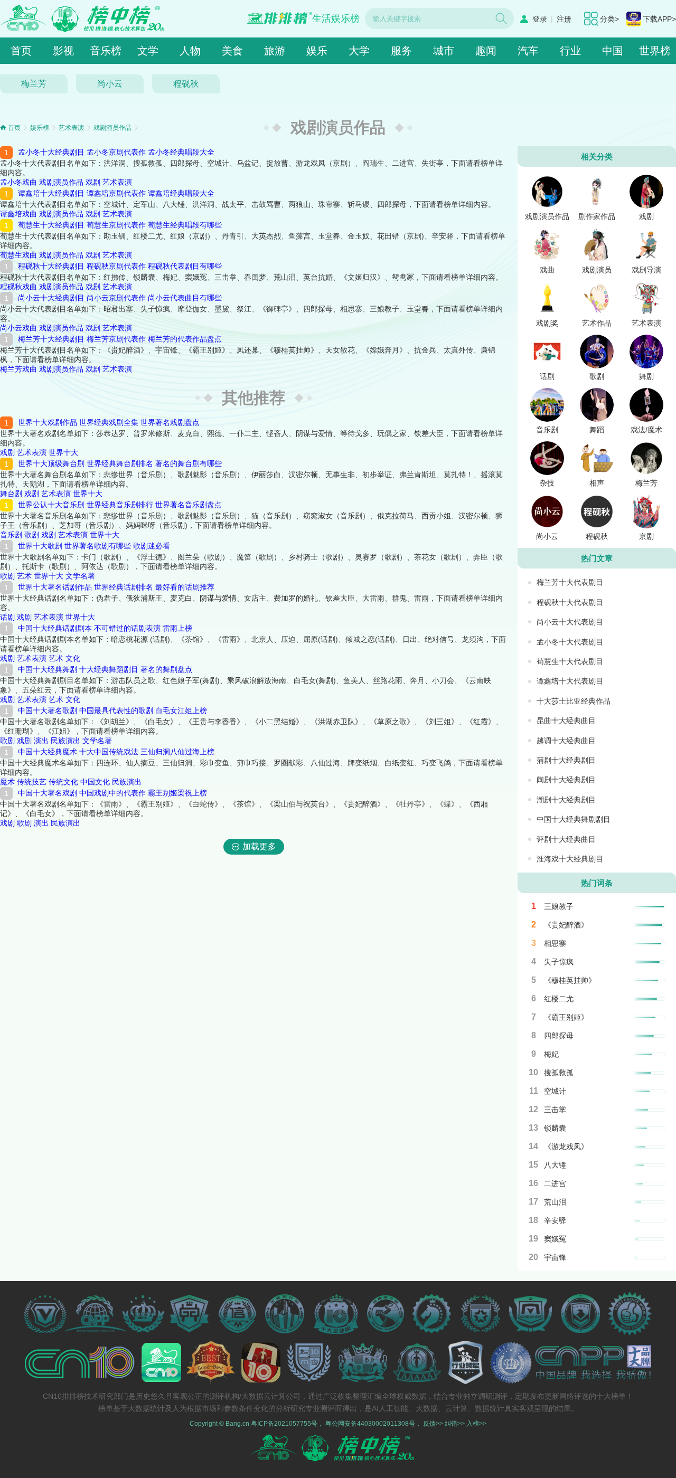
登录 (539, 19)
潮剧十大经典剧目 (566, 799)
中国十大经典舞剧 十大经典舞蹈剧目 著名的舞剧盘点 (105, 669)
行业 (570, 50)
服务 (401, 50)
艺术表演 (71, 128)
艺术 (24, 576)
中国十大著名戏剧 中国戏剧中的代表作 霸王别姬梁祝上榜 (112, 793)
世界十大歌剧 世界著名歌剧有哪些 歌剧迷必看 (94, 546)
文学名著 (80, 576)
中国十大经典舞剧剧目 (574, 819)
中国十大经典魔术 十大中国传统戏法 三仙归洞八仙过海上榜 (116, 751)
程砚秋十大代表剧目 (570, 602)
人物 (190, 50)
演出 (41, 740)
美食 (232, 50)
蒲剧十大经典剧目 (566, 760)
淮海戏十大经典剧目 (570, 859)
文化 (72, 658)
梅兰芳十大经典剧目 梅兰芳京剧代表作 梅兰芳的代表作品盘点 (120, 339)
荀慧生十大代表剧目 (570, 661)
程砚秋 (186, 83)
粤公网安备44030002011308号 (370, 1423)
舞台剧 (11, 493)
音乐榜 (105, 50)
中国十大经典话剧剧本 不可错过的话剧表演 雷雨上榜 (105, 628)
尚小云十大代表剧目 (570, 622)
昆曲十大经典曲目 (566, 720)
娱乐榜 (39, 128)
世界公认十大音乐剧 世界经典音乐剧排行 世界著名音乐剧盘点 (120, 504)
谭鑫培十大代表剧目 (570, 681)
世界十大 (63, 452)
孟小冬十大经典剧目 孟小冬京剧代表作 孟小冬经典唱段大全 (116, 152)
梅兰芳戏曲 (18, 369)
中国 (612, 50)
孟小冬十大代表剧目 (570, 642)
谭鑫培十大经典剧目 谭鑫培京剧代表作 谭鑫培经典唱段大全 (116, 193)
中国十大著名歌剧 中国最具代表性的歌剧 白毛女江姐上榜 (112, 710)
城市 (443, 50)
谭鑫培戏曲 (18, 214)
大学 (359, 50)
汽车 (528, 50)
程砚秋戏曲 (18, 286)
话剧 (7, 617)
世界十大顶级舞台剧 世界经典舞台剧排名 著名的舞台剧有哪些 (120, 463)
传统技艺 (31, 782)
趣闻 (485, 50)
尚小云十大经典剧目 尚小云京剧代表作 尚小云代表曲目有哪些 (120, 297)
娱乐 (316, 50)
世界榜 (655, 50)
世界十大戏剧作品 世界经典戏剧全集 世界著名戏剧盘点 (109, 422)
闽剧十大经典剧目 (566, 779)
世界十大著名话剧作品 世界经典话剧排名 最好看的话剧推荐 (116, 587)
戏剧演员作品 (112, 128)
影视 (63, 50)
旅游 (274, 50)
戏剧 (93, 182)
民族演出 (65, 740)
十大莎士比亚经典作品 (574, 701)
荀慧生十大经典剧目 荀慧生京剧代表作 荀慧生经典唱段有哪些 (120, 225)
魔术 (7, 782)
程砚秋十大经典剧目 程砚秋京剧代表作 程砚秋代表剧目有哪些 (120, 266)
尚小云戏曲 (18, 328)
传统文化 (63, 782)
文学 (147, 50)
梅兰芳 (33, 83)
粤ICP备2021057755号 (284, 1423)
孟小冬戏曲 (18, 182)
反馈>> (433, 1423)
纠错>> (455, 1423)
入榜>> (476, 1423)
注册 (564, 19)
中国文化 (95, 782)
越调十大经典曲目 (566, 740)
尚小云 (110, 83)
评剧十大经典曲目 (566, 839)
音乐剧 (11, 534)
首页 (21, 50)
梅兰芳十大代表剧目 (570, 582)
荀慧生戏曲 (18, 255)
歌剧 (31, 534)
